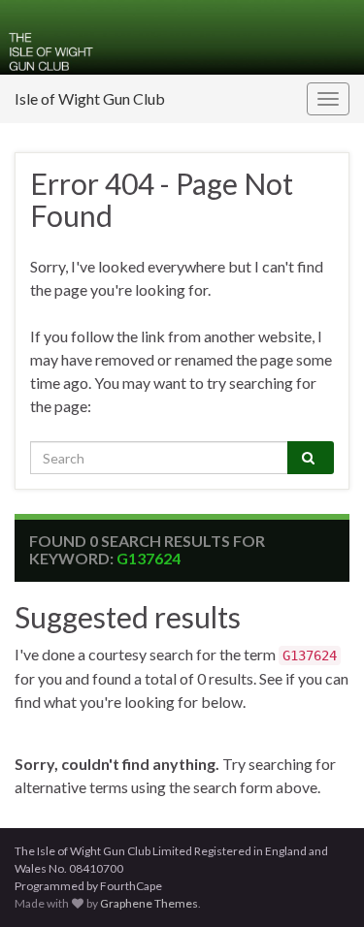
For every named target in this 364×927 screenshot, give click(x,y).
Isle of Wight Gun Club (90, 98)
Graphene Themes (149, 903)
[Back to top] (320, 883)
